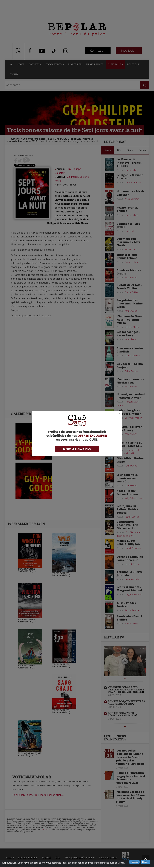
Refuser (145, 862)
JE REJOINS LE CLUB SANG (77, 448)
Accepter (134, 862)
